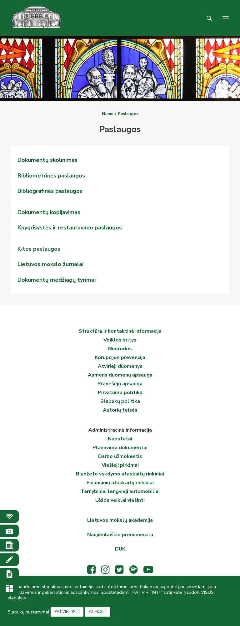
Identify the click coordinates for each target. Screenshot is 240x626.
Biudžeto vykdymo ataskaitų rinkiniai (120, 473)
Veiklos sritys (120, 339)
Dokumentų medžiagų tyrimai (57, 280)
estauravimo (76, 227)
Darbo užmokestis (120, 456)
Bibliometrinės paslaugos (51, 175)
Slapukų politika (120, 401)
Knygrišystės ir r (39, 227)
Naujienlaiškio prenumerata (120, 534)
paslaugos (107, 227)
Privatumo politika (120, 392)
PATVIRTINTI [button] (67, 611)
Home (107, 114)
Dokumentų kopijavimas (49, 212)
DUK (120, 549)
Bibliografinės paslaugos (50, 191)
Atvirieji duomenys (120, 366)
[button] (225, 18)
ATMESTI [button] (98, 611)
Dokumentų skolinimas (48, 160)
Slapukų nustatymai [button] (28, 612)
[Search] (206, 18)
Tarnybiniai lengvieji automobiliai (120, 491)
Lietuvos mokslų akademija (120, 520)
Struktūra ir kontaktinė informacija (120, 331)
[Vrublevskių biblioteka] (36, 18)
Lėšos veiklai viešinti (120, 500)
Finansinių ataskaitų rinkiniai (120, 482)
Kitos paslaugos (39, 249)
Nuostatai (120, 438)
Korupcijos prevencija (120, 357)
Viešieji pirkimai (120, 465)
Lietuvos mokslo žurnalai (50, 264)
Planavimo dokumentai (120, 447)
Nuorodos (120, 348)
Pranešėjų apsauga (120, 383)
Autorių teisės (120, 410)
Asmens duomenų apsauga (120, 375)
